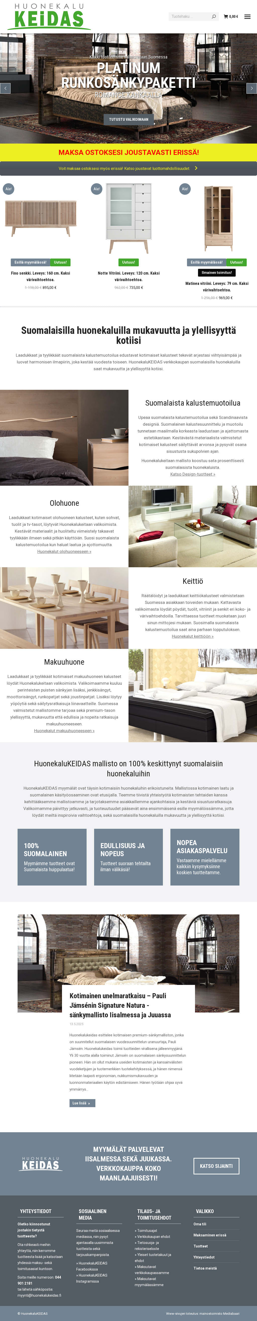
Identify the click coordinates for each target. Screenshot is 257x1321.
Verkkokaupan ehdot (153, 1237)
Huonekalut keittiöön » (193, 636)
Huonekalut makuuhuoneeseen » (64, 730)
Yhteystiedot (204, 1257)
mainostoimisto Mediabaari (219, 1313)
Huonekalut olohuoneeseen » (64, 551)
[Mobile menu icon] (247, 16)
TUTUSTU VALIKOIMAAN (128, 119)
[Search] (214, 16)
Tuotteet (201, 1246)
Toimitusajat (147, 1231)
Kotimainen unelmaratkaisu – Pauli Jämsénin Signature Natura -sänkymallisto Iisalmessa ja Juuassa (120, 1005)
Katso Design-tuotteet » (192, 474)
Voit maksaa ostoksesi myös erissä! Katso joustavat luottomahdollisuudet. (125, 168)
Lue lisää (79, 1103)
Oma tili (200, 1224)
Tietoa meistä (205, 1268)
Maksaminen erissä (210, 1235)
